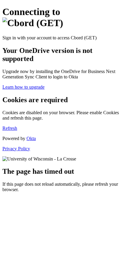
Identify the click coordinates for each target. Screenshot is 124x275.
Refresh (9, 128)
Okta (31, 138)
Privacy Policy (16, 148)
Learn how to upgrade (23, 87)
